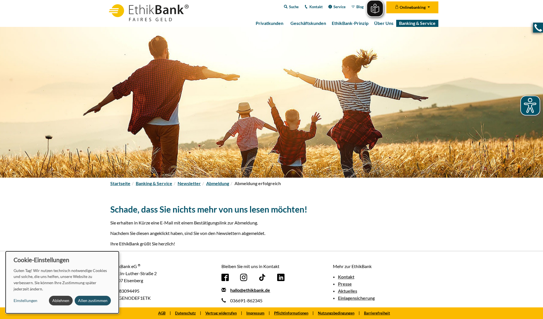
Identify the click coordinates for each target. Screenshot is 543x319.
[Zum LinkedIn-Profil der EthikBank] (281, 276)
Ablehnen (60, 300)
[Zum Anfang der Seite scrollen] (531, 307)
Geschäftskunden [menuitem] (308, 23)
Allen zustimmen (92, 300)
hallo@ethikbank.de (250, 290)
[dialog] (62, 282)
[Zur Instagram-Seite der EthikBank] (243, 276)
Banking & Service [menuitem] (417, 23)
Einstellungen (25, 300)
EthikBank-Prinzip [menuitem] (350, 23)
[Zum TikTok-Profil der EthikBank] (262, 276)
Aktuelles (347, 291)
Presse (345, 283)
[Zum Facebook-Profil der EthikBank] (225, 276)
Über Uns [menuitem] (383, 23)
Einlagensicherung (356, 298)
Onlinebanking (412, 7)
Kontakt (346, 276)
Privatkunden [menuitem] (269, 23)
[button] (538, 28)
